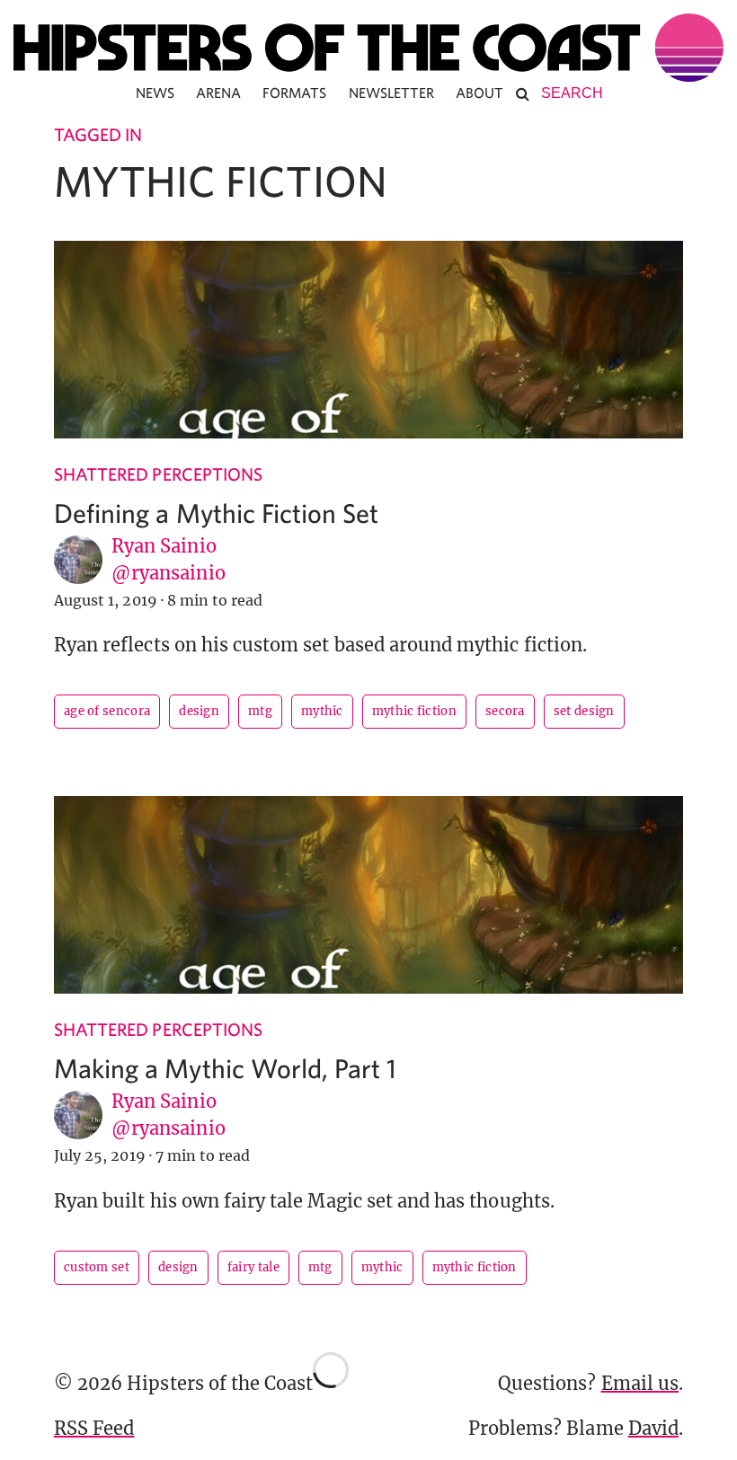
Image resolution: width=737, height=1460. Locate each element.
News (155, 92)
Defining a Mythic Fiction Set (216, 512)
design (199, 711)
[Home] (368, 47)
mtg (260, 711)
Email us (640, 1383)
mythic (322, 711)
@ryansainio (168, 573)
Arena (218, 92)
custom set (96, 1267)
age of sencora (107, 711)
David (653, 1428)
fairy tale (253, 1267)
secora (505, 711)
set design (584, 711)
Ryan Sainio (164, 546)
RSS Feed (94, 1428)
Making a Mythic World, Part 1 (225, 1068)
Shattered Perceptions (158, 474)
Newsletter (392, 92)
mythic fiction (414, 711)
